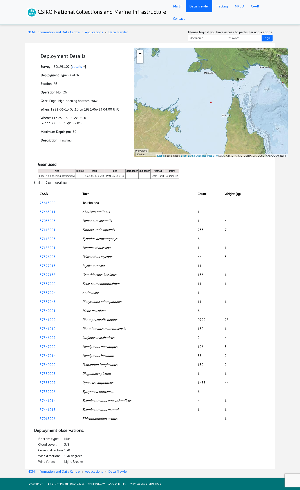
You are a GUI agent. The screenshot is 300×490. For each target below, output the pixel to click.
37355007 (48, 382)
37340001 (48, 310)
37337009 (48, 283)
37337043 (48, 301)
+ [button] (140, 53)
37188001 (48, 247)
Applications (94, 32)
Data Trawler (199, 6)
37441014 (48, 400)
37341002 (48, 319)
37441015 (48, 409)
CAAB (255, 6)
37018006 (48, 418)
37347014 (48, 355)
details (77, 66)
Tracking (222, 6)
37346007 (48, 337)
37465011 (48, 211)
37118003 (48, 238)
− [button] (140, 60)
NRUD (239, 6)
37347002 (48, 346)
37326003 (48, 256)
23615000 (48, 202)
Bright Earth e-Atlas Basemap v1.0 (199, 155)
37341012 (48, 328)
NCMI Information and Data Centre (53, 32)
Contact (179, 18)
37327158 (48, 274)
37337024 (48, 292)
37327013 (48, 265)
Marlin (177, 6)
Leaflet (160, 155)
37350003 (48, 373)
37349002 (48, 364)
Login (267, 38)
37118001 (48, 229)
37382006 (48, 391)
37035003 (48, 220)
